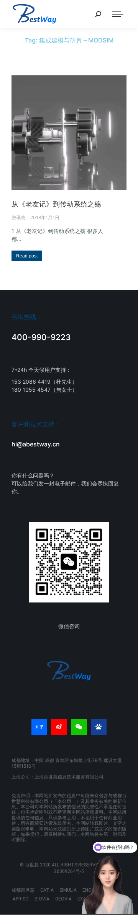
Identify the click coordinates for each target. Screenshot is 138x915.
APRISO (21, 899)
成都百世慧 (23, 890)
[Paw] (99, 727)
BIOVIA (41, 899)
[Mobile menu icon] (118, 14)
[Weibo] (59, 727)
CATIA (47, 890)
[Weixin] (79, 727)
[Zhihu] (39, 727)
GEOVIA (63, 899)
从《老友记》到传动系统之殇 (56, 204)
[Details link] (69, 133)
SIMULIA (68, 890)
